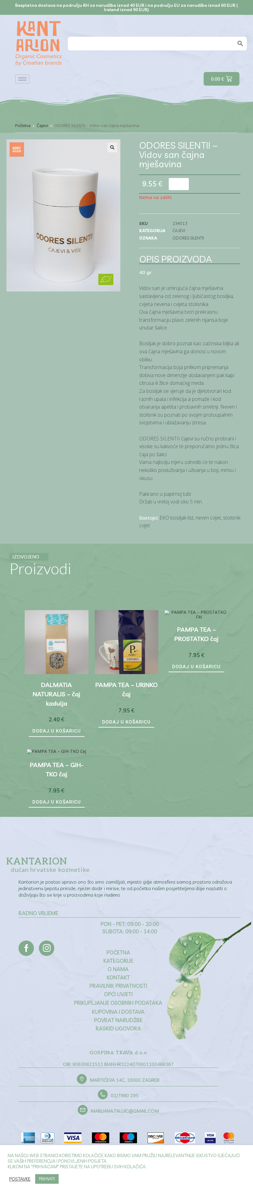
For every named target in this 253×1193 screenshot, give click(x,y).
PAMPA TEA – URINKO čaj (126, 689)
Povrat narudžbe (118, 1020)
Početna (23, 125)
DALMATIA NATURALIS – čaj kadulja (56, 694)
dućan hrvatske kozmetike (50, 869)
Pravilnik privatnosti (118, 986)
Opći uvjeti (118, 994)
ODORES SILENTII (188, 238)
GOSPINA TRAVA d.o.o (118, 1052)
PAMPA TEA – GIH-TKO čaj (56, 769)
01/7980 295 (125, 1095)
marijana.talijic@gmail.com (125, 1111)
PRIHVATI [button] (47, 1178)
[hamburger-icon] (22, 78)
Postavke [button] (20, 1179)
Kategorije (118, 960)
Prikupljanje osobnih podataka (118, 1003)
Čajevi (42, 125)
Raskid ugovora (118, 1028)
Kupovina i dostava (118, 1011)
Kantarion (36, 861)
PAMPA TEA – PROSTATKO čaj (196, 634)
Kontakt (118, 977)
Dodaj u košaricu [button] (56, 731)
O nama (118, 969)
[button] (112, 147)
